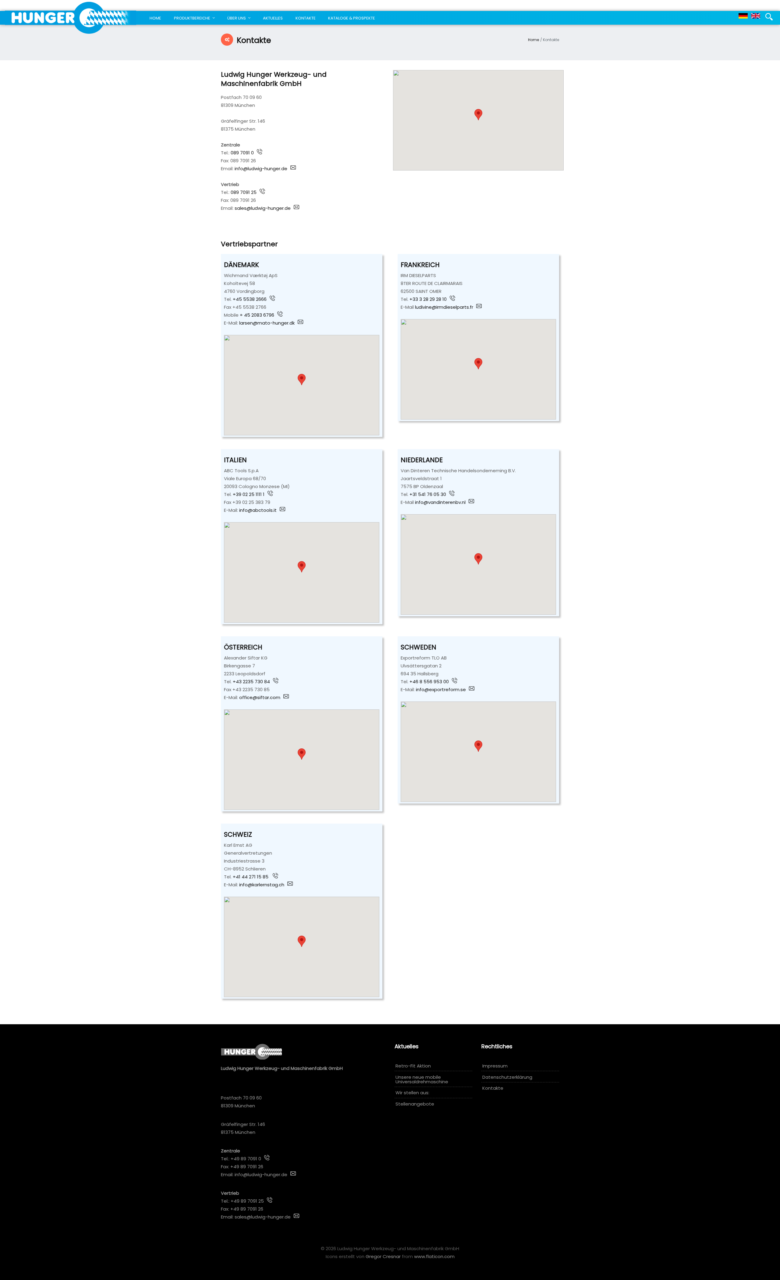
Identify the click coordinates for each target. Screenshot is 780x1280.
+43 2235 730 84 (251, 681)
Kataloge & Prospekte (351, 18)
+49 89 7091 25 (247, 1201)
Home (155, 18)
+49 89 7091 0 (245, 1158)
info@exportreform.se (441, 689)
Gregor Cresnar (383, 1256)
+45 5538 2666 (250, 299)
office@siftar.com (259, 697)
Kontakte (306, 18)
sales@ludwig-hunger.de (263, 208)
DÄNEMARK (241, 264)
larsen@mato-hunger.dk (267, 323)
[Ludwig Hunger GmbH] (70, 18)
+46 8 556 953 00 (429, 681)
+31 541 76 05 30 (428, 494)
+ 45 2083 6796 (257, 315)
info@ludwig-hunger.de (260, 168)
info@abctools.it (257, 510)
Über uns (236, 18)
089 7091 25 (244, 192)
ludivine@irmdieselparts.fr (443, 307)
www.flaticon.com (434, 1256)
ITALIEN (235, 459)
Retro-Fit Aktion (413, 1066)
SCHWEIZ (238, 834)
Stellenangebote (414, 1104)
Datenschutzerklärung (507, 1077)
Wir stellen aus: (412, 1092)
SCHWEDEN (418, 647)
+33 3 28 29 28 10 (428, 299)
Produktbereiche (192, 18)
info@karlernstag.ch (261, 884)
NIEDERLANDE (422, 459)
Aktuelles (273, 18)
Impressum (495, 1066)
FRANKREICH (420, 264)
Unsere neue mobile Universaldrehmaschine (421, 1079)
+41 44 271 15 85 (251, 877)
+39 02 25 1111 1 (248, 494)
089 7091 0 (241, 152)
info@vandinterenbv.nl (440, 502)
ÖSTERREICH (243, 647)
